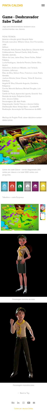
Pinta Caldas (12, 5)
